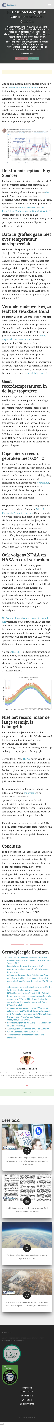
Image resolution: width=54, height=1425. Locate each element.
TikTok (28, 1400)
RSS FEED (8, 1332)
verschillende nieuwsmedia (24, 87)
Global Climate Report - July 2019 (22, 1031)
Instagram (28, 1404)
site (47, 192)
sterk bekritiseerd (37, 373)
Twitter (28, 1396)
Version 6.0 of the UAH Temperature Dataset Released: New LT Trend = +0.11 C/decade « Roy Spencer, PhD (29, 960)
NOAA (27, 759)
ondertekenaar (27, 207)
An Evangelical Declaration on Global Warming (28, 1028)
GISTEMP (16, 652)
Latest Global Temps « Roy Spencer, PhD (25, 966)
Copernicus (43, 482)
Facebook (27, 1391)
